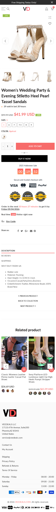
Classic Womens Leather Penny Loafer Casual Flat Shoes (13, 377)
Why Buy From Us (11, 266)
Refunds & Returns (10, 466)
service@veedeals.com (12, 438)
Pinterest (35, 231)
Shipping (6, 261)
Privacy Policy (8, 461)
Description (8, 251)
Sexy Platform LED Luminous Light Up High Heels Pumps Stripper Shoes (41, 378)
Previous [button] (5, 41)
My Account (7, 449)
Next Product (27, 306)
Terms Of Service (9, 470)
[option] (28, 41)
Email (31, 231)
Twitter (22, 231)
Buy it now (24, 159)
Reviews (6, 256)
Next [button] (50, 41)
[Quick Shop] (24, 369)
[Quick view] (24, 348)
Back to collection (28, 301)
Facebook (18, 231)
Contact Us (7, 445)
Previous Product (29, 296)
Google (26, 231)
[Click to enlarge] (49, 17)
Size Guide (11, 221)
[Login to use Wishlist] (49, 23)
